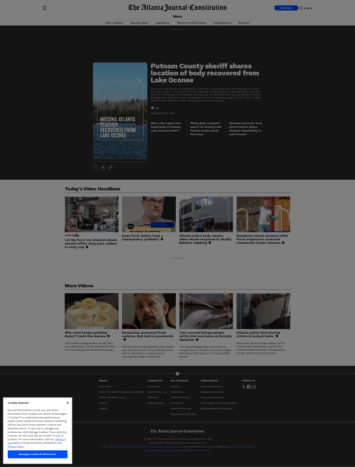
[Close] (68, 403)
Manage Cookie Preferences (37, 454)
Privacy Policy (15, 446)
